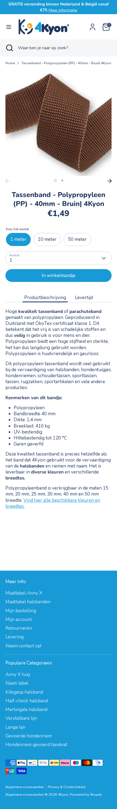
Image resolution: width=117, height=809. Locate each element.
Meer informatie (62, 10)
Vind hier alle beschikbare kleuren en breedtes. (52, 503)
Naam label (16, 683)
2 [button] (62, 180)
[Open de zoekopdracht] (9, 48)
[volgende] (110, 181)
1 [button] (55, 180)
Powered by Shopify (86, 794)
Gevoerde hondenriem (28, 736)
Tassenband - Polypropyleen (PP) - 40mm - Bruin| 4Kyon (66, 63)
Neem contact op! (23, 646)
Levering (14, 637)
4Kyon (63, 794)
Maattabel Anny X (23, 593)
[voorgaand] (7, 181)
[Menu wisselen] (8, 26)
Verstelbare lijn (21, 718)
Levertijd (84, 297)
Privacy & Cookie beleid (66, 787)
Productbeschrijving (45, 297)
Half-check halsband (26, 701)
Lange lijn (15, 727)
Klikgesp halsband (24, 692)
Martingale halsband (26, 709)
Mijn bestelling (20, 611)
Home (10, 63)
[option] (58, 123)
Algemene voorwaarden (24, 787)
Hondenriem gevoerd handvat (36, 745)
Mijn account (18, 619)
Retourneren (18, 628)
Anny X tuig (17, 674)
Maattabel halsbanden (28, 602)
